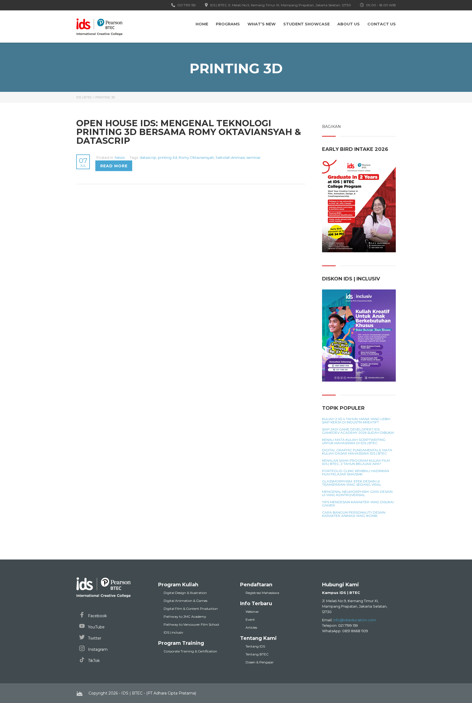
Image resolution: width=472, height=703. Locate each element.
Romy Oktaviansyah (196, 157)
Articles (251, 627)
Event (250, 619)
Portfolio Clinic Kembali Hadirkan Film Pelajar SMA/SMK (355, 472)
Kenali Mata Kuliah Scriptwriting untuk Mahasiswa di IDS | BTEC (353, 441)
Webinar (252, 612)
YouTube (96, 627)
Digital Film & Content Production (191, 609)
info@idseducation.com (354, 620)
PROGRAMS (228, 24)
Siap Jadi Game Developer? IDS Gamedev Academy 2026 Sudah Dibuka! (358, 431)
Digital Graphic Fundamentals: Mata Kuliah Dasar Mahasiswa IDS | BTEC (357, 452)
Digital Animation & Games (185, 601)
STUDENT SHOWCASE (306, 24)
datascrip (148, 157)
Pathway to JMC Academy (185, 616)
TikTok (93, 660)
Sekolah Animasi (230, 157)
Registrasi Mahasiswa (262, 593)
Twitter (94, 638)
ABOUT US (348, 24)
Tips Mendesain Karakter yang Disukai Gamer (358, 503)
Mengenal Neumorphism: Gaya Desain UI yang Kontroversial (357, 493)
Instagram (97, 649)
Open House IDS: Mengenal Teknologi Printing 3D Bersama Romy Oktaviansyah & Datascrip (188, 132)
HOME (202, 24)
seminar (253, 157)
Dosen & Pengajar (260, 662)
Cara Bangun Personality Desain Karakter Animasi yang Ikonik (353, 514)
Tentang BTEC (257, 654)
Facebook (97, 615)
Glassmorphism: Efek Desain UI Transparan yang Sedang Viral (351, 483)
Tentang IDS (255, 646)
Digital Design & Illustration (185, 593)
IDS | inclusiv (173, 632)
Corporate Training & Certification (190, 651)
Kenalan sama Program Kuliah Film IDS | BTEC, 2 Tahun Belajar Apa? (356, 462)
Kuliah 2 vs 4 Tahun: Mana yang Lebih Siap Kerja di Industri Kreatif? (356, 420)
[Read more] (95, 157)
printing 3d (167, 157)
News (120, 157)
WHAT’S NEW (261, 24)
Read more (114, 165)
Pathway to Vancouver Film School (191, 624)
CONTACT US (381, 24)
